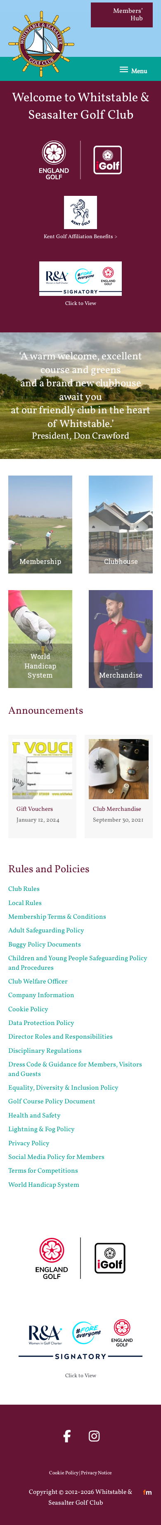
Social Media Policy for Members (56, 1157)
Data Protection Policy (41, 1023)
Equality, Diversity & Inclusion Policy (63, 1088)
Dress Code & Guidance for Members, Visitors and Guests (75, 1069)
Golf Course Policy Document (51, 1101)
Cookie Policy (28, 1009)
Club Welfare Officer (38, 981)
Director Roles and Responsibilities (60, 1037)
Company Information (41, 995)
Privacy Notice (96, 1473)
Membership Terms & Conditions (57, 917)
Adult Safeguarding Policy (46, 930)
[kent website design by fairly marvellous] (147, 1492)
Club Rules (24, 889)
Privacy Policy (29, 1143)
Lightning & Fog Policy (41, 1129)
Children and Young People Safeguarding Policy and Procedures (77, 963)
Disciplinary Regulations (45, 1051)
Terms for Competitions (43, 1171)
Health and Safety (34, 1115)
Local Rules (25, 903)
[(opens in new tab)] (80, 159)
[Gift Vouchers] (42, 786)
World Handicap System (43, 1185)
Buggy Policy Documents (44, 944)
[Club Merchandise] (119, 786)
